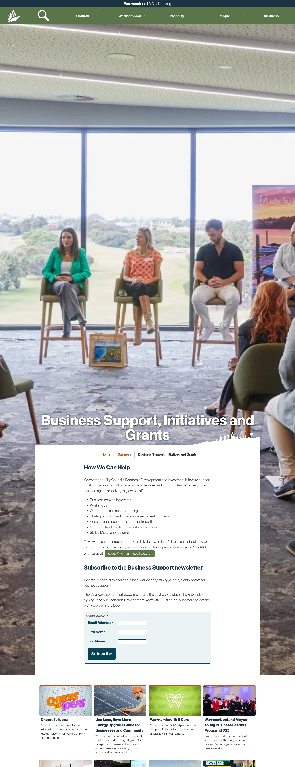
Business (271, 16)
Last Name (96, 641)
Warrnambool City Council (14, 15)
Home (106, 454)
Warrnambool (129, 16)
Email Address (101, 622)
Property (177, 16)
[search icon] (44, 15)
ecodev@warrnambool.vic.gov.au (128, 553)
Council (82, 16)
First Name (97, 631)
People (224, 16)
